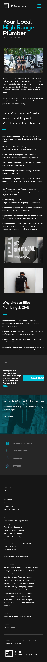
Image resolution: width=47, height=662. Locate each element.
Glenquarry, (18, 580)
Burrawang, (16, 574)
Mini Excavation (10, 550)
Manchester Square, (27, 583)
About (6, 496)
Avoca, (12, 567)
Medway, (14, 587)
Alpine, (6, 567)
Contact (7, 503)
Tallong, (19, 596)
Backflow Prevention (11, 553)
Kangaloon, (8, 583)
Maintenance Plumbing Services (16, 520)
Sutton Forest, (9, 596)
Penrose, (29, 590)
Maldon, (16, 583)
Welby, (24, 596)
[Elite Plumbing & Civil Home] (15, 5)
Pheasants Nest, (10, 593)
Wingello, (29, 599)
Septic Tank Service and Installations (17, 543)
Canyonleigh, (26, 574)
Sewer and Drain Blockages (14, 530)
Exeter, (29, 577)
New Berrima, (9, 590)
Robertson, (28, 593)
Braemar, (21, 570)
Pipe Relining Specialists (13, 527)
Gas (5, 540)
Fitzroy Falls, (9, 580)
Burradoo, (8, 574)
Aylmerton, (19, 567)
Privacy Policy (9, 506)
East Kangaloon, (20, 577)
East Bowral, (8, 577)
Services (7, 493)
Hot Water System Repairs (14, 537)
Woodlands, (8, 603)
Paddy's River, (19, 590)
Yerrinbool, (17, 603)
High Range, (28, 580)
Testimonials (8, 500)
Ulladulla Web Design (13, 643)
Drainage (7, 524)
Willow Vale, (21, 599)
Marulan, (7, 587)
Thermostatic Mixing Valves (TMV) (17, 556)
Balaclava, (27, 567)
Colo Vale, (35, 574)
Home (6, 490)
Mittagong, (22, 587)
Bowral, (14, 570)
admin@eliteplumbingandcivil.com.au (17, 616)
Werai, (29, 596)
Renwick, (20, 593)
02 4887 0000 (9, 627)
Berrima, (35, 567)
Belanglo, (7, 570)
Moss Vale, (31, 587)
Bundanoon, (29, 570)
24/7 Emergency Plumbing (14, 533)
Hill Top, (36, 580)
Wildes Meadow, (10, 599)
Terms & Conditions (11, 509)
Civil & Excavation (10, 546)
